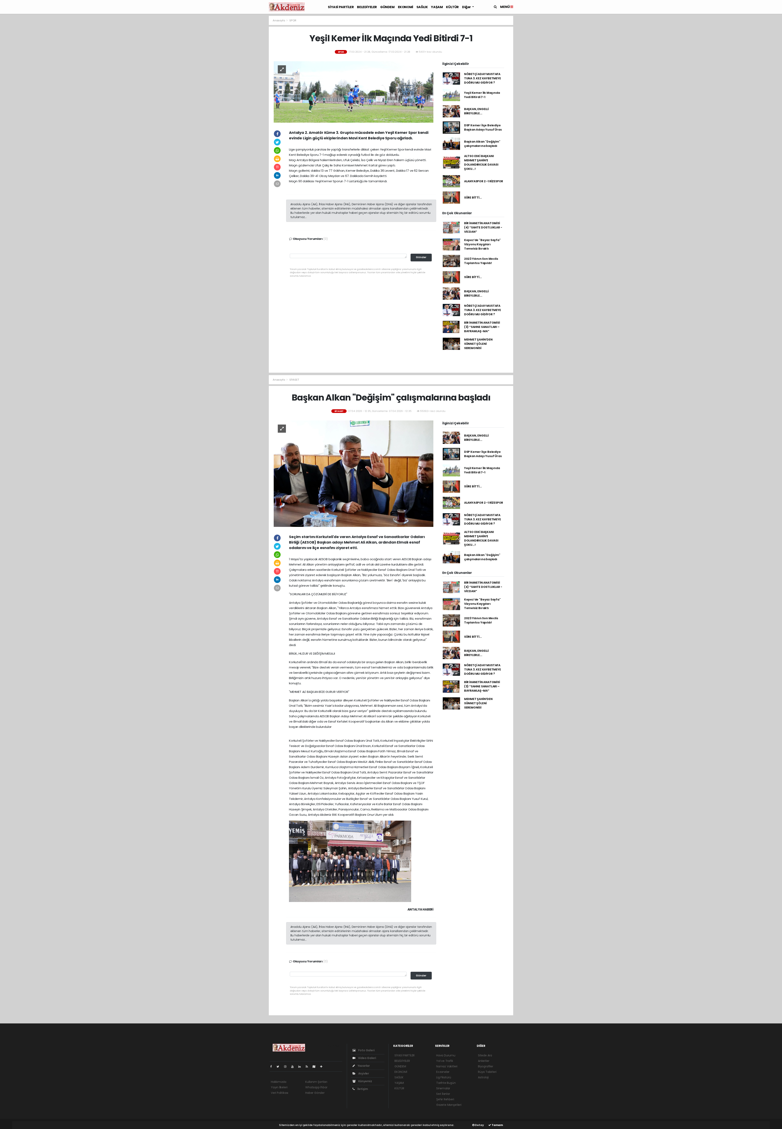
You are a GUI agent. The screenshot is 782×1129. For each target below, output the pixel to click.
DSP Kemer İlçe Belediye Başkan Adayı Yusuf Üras (483, 127)
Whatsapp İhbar (316, 1087)
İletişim (362, 1089)
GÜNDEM (387, 7)
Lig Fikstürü (443, 1077)
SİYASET (294, 380)
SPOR (292, 20)
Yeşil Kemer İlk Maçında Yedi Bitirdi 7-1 (482, 95)
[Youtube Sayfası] (294, 1067)
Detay (479, 1125)
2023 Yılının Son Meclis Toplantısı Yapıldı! (481, 261)
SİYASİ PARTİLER (341, 7)
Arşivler (363, 1073)
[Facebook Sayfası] (272, 1067)
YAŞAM (437, 7)
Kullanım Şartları (316, 1082)
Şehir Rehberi (445, 1099)
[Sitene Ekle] (323, 1067)
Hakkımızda (278, 1082)
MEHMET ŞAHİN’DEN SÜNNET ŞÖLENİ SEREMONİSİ (478, 343)
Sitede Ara (485, 1055)
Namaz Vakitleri (446, 1066)
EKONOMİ (405, 7)
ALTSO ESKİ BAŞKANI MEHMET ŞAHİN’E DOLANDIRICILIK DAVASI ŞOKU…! (481, 162)
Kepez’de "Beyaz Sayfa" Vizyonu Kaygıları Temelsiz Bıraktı (482, 244)
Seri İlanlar (443, 1094)
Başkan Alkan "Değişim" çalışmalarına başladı (482, 144)
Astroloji (483, 1077)
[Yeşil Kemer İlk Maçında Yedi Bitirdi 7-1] (353, 92)
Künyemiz (365, 1081)
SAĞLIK (422, 7)
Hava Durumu (445, 1055)
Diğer (466, 7)
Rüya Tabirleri (487, 1072)
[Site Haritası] (316, 1067)
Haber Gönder (315, 1093)
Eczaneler (442, 1072)
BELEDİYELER (367, 7)
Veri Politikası (279, 1093)
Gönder (421, 257)
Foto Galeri (366, 1050)
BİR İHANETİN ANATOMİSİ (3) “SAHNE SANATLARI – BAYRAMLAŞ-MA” (482, 327)
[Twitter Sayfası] (279, 1067)
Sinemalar (443, 1088)
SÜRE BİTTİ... (473, 197)
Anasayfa (279, 20)
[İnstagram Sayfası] (287, 1067)
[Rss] (308, 1067)
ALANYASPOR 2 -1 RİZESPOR (483, 181)
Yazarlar (363, 1066)
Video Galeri (366, 1058)
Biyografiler (485, 1066)
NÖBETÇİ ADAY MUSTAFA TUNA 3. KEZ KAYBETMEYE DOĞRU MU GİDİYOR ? (482, 78)
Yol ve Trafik (444, 1061)
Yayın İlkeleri (279, 1087)
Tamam (497, 1125)
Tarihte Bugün (446, 1083)
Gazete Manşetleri (448, 1105)
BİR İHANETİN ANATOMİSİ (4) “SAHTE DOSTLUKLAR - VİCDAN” (483, 227)
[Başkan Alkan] (353, 473)
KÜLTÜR (452, 7)
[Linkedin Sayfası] (301, 1067)
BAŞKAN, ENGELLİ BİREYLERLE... (476, 111)
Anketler (483, 1061)
